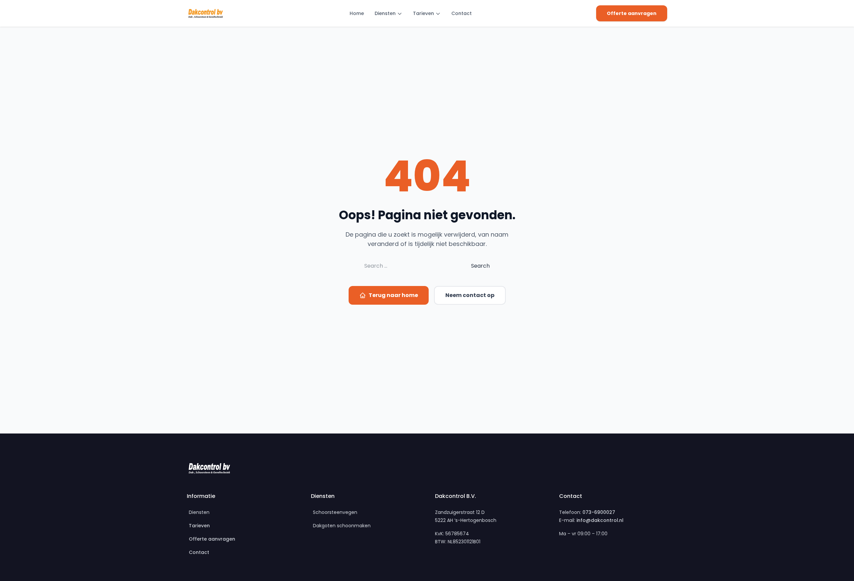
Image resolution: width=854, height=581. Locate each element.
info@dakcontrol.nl (599, 520)
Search (480, 266)
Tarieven (423, 13)
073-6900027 (598, 512)
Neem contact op (469, 295)
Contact (461, 13)
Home (357, 13)
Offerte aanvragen (632, 13)
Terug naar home (393, 295)
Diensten (385, 13)
